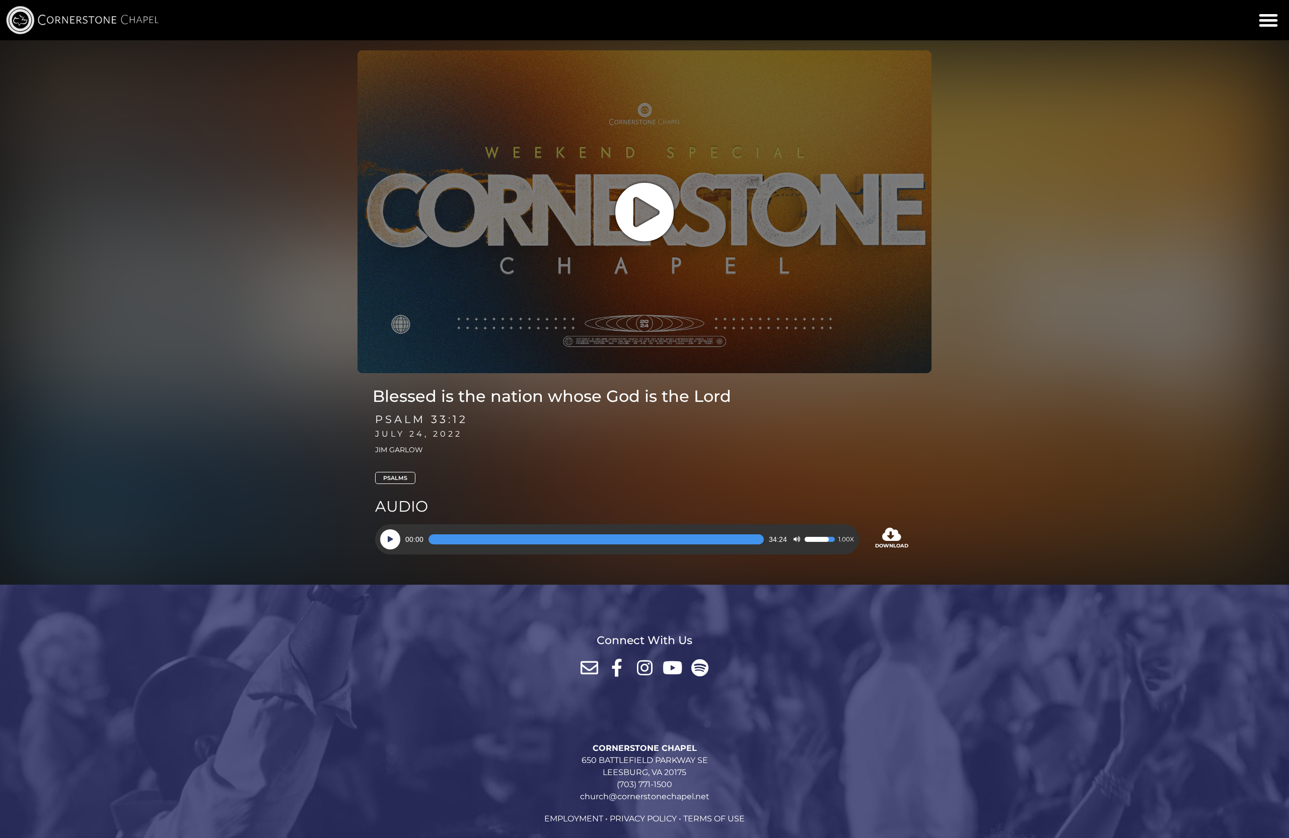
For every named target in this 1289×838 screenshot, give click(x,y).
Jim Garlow (399, 449)
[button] (1268, 20)
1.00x (846, 539)
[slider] (596, 539)
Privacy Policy (643, 818)
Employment (573, 818)
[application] (617, 539)
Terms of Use (714, 818)
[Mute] (796, 539)
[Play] (390, 539)
